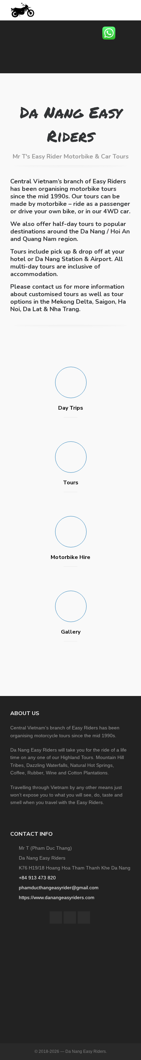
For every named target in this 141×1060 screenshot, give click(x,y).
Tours (70, 482)
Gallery (70, 632)
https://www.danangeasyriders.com (56, 897)
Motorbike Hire (70, 557)
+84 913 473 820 (37, 877)
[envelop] (84, 917)
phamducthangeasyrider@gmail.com (59, 887)
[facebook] (56, 917)
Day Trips (70, 408)
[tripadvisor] (70, 917)
